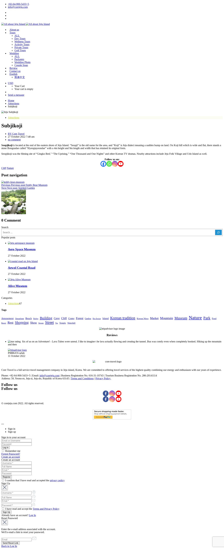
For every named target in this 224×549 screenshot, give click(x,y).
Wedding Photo (22, 62)
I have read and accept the (32, 508)
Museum (180, 318)
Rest (10, 322)
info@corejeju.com (18, 7)
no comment (14, 139)
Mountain (166, 318)
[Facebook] (103, 164)
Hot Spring (97, 319)
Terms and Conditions (82, 378)
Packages (19, 59)
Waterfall (71, 323)
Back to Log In (9, 546)
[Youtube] (120, 164)
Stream (41, 323)
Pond (214, 318)
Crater (71, 318)
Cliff (3, 168)
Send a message (16, 95)
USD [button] (10, 83)
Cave (57, 318)
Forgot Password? (10, 454)
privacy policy (57, 480)
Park (206, 318)
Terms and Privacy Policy (46, 508)
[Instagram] (115, 164)
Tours (12, 32)
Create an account (10, 456)
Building (46, 318)
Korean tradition (122, 318)
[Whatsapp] (109, 164)
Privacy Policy (103, 378)
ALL (17, 35)
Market (154, 318)
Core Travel (16, 133)
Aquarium (19, 318)
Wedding (14, 53)
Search (4, 227)
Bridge (35, 319)
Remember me (12, 451)
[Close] (2, 424)
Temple (62, 323)
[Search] (218, 232)
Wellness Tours (22, 41)
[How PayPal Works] (112, 418)
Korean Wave (143, 318)
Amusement (7, 318)
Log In (32, 515)
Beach (28, 318)
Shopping (22, 322)
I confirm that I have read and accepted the (35, 480)
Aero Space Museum (22, 249)
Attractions (13, 103)
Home (11, 100)
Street (49, 322)
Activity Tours (21, 44)
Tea (56, 323)
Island (105, 318)
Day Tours (19, 38)
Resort (3, 323)
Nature (10, 168)
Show (33, 322)
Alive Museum (17, 286)
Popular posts (8, 237)
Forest (79, 318)
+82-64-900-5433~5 (18, 4)
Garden (88, 318)
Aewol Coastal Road (21, 267)
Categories (6, 298)
